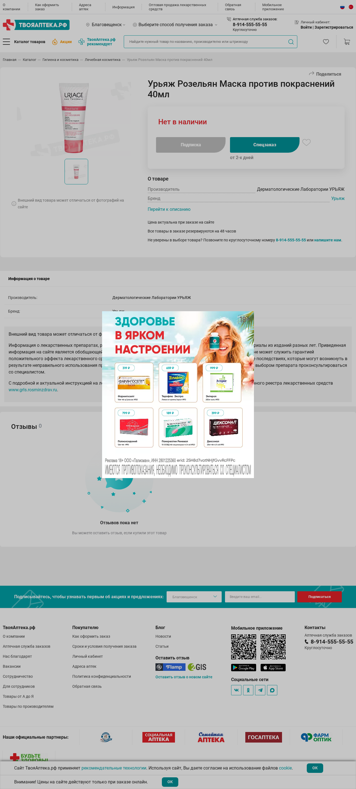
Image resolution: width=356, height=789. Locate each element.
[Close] (248, 317)
